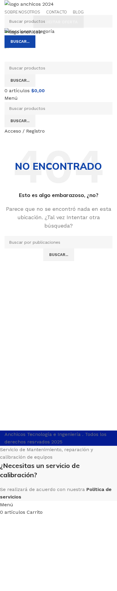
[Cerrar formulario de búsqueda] (7, 7)
